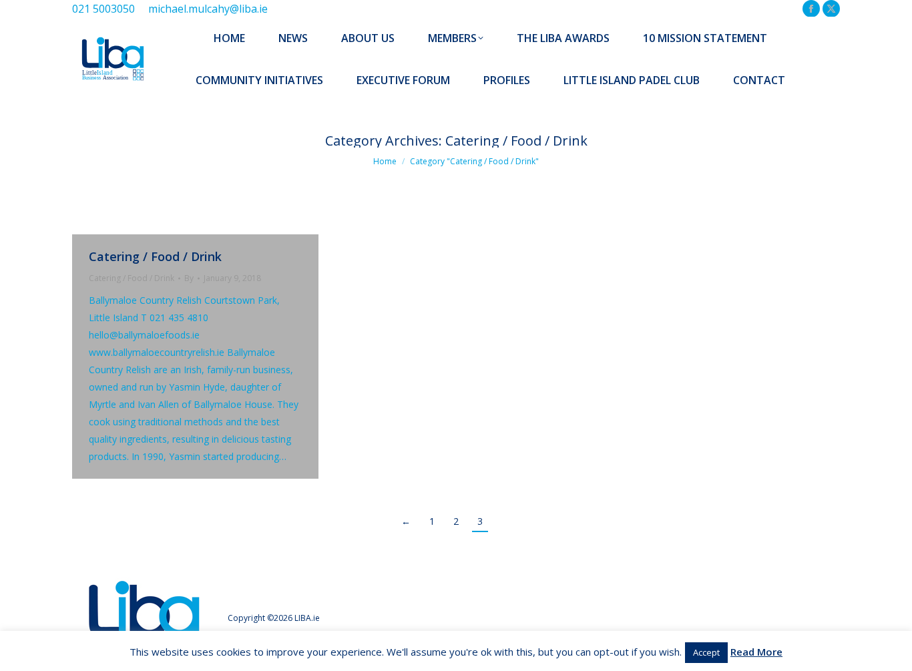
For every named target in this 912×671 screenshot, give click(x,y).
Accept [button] (706, 652)
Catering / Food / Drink (155, 256)
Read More (756, 651)
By (189, 278)
